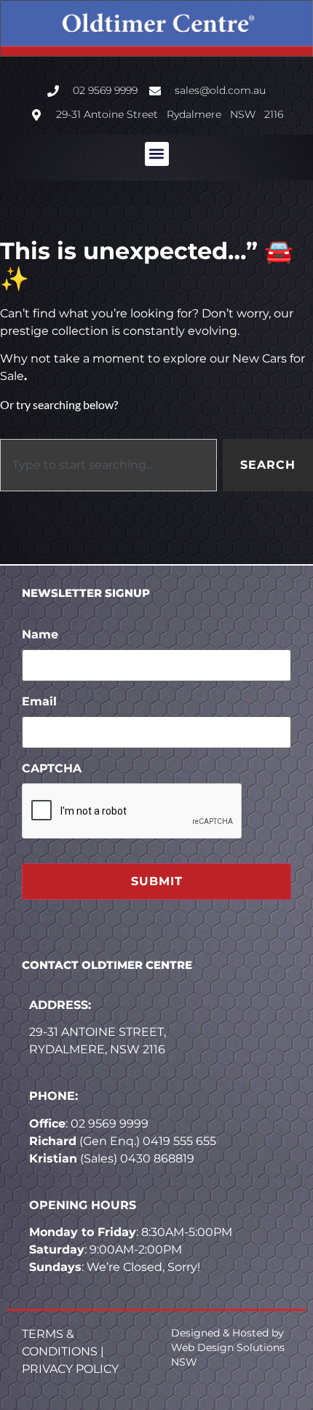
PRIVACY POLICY (70, 1369)
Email (39, 701)
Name (40, 634)
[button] (157, 154)
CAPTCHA (52, 768)
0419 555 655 (179, 1141)
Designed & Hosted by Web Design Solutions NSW (228, 1347)
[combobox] (108, 465)
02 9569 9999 (109, 1123)
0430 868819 (157, 1158)
